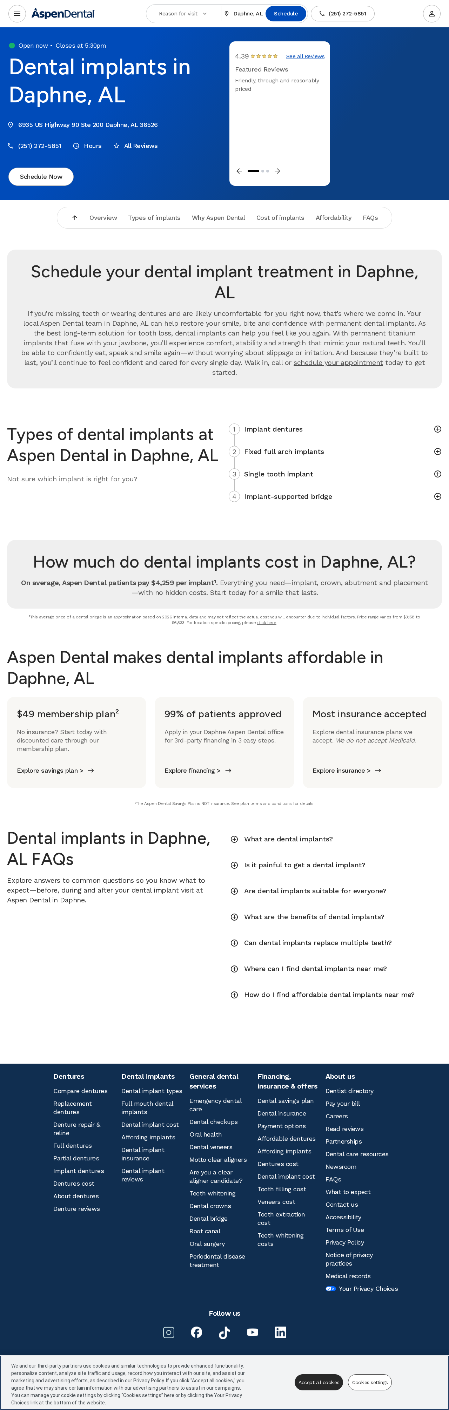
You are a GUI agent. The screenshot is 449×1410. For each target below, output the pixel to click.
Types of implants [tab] (154, 217)
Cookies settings (370, 1382)
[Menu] (17, 13)
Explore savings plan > (50, 770)
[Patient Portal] (432, 13)
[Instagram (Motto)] (168, 1332)
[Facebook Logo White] (196, 1332)
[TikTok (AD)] (224, 1333)
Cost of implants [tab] (280, 217)
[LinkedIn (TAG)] (280, 1332)
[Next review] (277, 171)
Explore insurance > (342, 770)
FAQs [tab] (370, 217)
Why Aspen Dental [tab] (218, 217)
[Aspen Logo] (63, 13)
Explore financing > (193, 770)
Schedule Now (41, 176)
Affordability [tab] (334, 217)
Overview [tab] (103, 217)
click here (266, 622)
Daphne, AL (248, 13)
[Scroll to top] (75, 218)
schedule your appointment (338, 362)
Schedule (286, 13)
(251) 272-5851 (347, 13)
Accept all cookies (319, 1382)
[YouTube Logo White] (252, 1332)
